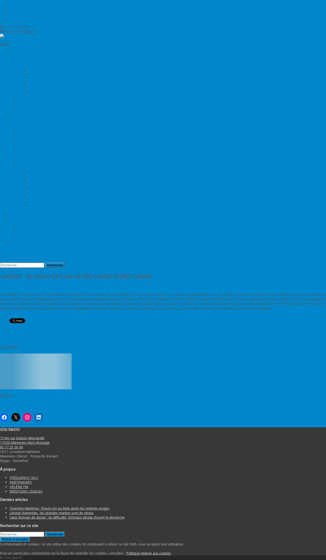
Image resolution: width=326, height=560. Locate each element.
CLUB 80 (36, 91)
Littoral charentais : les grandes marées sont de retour (52, 513)
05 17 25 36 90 (11, 447)
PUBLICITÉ (29, 256)
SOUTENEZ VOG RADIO (40, 107)
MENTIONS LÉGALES (26, 491)
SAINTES (36, 203)
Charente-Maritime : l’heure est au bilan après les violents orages (59, 508)
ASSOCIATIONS (33, 230)
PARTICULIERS (32, 235)
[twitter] (11, 10)
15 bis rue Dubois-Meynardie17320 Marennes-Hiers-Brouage (25, 440)
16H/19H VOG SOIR (46, 80)
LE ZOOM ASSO (33, 139)
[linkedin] (11, 19)
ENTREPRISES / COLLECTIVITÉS (47, 224)
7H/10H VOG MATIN (47, 70)
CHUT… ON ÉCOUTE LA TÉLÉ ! (55, 86)
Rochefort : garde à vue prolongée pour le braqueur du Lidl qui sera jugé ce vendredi (67, 339)
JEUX (14, 213)
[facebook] (11, 5)
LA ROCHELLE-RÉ (44, 198)
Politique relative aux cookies (148, 553)
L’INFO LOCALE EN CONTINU (45, 160)
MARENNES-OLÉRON (48, 176)
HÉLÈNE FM (19, 486)
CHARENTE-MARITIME (49, 171)
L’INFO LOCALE (32, 123)
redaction (77, 286)
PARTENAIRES (31, 112)
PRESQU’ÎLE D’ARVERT (48, 182)
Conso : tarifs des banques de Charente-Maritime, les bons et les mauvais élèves (199, 339)
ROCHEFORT (40, 192)
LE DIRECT (28, 59)
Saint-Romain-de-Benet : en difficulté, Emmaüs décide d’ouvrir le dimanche (67, 517)
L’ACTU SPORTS (33, 128)
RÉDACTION (30, 251)
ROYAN (35, 187)
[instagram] (11, 14)
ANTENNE (28, 246)
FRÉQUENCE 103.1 (35, 101)
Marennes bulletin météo (19, 405)
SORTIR (26, 208)
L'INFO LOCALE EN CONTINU (47, 286)
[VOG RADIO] (11, 36)
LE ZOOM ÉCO (31, 133)
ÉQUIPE (26, 96)
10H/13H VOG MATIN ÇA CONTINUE (61, 75)
